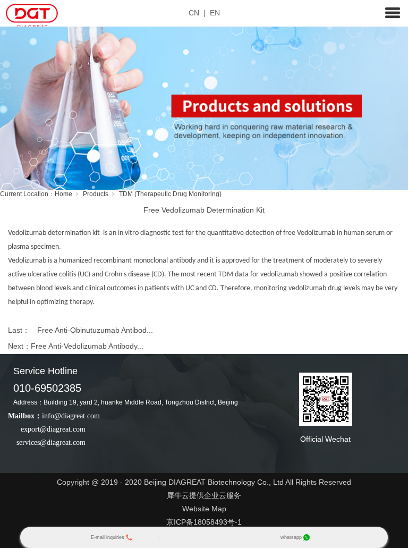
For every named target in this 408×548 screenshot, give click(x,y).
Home (63, 194)
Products (95, 194)
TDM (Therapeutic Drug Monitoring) (170, 194)
